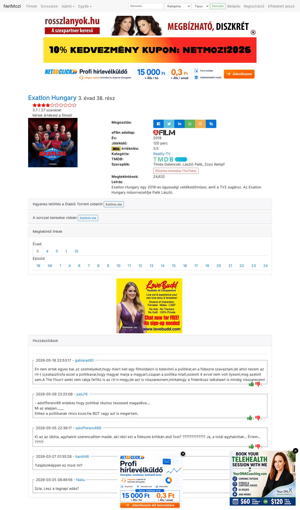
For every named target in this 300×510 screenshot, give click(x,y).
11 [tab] (129, 265)
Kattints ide (88, 218)
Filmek (31, 6)
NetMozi (12, 6)
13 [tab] (151, 265)
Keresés (218, 6)
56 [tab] (50, 265)
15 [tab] (174, 265)
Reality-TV (161, 153)
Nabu (80, 480)
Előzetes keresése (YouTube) (176, 171)
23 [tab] (253, 265)
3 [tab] (37, 251)
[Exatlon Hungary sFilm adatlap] (164, 132)
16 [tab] (185, 265)
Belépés (233, 6)
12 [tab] (140, 265)
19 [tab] (207, 265)
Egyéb (83, 6)
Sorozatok (49, 6)
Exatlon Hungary (53, 97)
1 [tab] (66, 251)
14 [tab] (162, 265)
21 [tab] (230, 265)
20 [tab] (219, 265)
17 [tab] (196, 265)
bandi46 (82, 456)
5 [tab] (57, 251)
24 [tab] (265, 265)
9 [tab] (108, 265)
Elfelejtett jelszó (281, 6)
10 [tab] (76, 251)
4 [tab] (47, 251)
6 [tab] (79, 265)
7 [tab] (89, 265)
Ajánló (66, 6)
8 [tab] (98, 265)
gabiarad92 (84, 360)
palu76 (82, 394)
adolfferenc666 (88, 428)
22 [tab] (242, 265)
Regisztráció (254, 6)
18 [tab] (38, 265)
